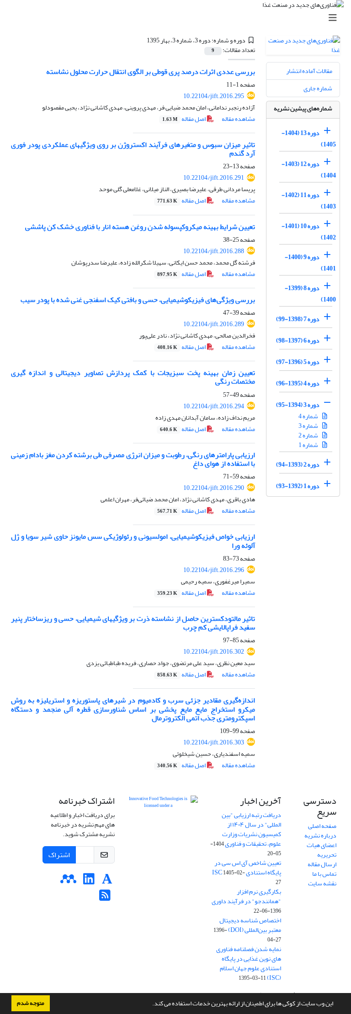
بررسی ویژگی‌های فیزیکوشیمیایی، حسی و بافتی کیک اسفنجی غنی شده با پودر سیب (138, 300)
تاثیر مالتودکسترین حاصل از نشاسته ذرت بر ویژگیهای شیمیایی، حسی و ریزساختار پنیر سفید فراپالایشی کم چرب (133, 623)
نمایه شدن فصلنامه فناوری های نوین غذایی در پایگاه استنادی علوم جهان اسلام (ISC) (248, 963)
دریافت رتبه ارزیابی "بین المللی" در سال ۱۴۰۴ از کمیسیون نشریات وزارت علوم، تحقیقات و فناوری (251, 829)
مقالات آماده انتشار (309, 71)
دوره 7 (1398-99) (297, 319)
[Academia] (107, 881)
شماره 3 (308, 426)
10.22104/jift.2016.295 (213, 96)
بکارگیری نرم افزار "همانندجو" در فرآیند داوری (246, 896)
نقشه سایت (322, 883)
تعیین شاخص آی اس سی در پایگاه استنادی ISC (246, 868)
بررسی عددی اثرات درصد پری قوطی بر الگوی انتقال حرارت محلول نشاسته (150, 71)
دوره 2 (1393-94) (297, 464)
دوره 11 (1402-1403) (309, 201)
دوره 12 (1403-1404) (309, 170)
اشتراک (59, 855)
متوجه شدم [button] (30, 1003)
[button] (150, 1004)
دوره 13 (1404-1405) (309, 139)
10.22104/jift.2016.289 (213, 324)
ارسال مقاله (322, 864)
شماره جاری (317, 88)
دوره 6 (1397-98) (297, 340)
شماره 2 (308, 435)
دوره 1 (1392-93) (297, 486)
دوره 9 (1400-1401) (310, 263)
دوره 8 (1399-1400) (310, 294)
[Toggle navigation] (178, 18)
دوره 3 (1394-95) (297, 405)
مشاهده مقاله (238, 119)
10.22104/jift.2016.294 (213, 406)
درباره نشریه (320, 835)
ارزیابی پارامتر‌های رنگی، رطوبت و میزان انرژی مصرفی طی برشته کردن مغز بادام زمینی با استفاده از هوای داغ (133, 459)
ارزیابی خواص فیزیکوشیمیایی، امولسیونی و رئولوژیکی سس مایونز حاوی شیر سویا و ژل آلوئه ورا (133, 541)
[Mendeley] (68, 881)
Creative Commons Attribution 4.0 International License (161, 850)
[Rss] (105, 898)
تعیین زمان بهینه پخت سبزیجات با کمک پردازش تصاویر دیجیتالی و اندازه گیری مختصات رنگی (133, 377)
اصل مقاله (184, 119)
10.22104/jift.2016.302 (213, 651)
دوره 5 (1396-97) (297, 362)
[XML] (141, 40)
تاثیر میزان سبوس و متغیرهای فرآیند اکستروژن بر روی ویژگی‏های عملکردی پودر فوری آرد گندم (133, 149)
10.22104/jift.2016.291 (213, 178)
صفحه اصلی (322, 826)
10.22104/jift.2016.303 (213, 742)
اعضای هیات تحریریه (321, 850)
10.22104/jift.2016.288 (213, 251)
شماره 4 (308, 416)
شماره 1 (308, 445)
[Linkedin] (89, 881)
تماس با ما (324, 874)
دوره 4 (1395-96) (297, 383)
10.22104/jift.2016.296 (213, 570)
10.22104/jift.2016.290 (213, 488)
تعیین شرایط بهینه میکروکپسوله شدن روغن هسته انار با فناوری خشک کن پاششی (140, 227)
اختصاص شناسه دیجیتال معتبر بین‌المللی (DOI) (250, 925)
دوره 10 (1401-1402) (309, 232)
